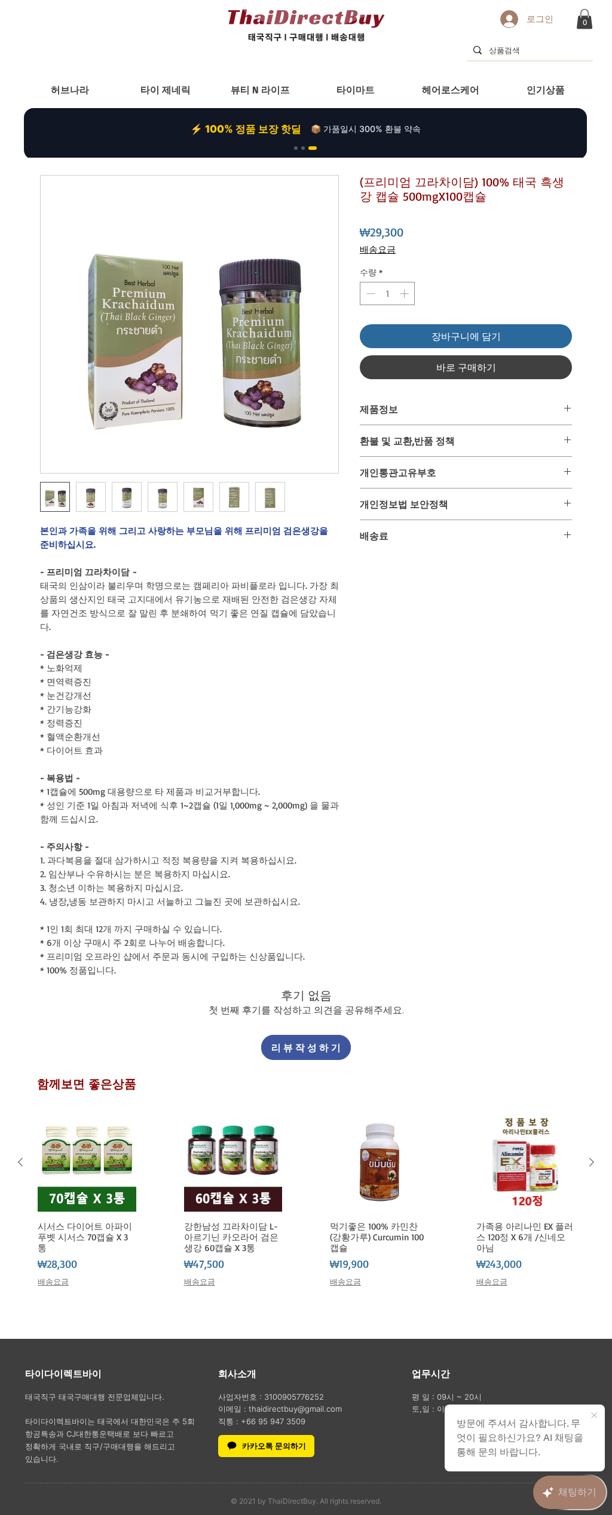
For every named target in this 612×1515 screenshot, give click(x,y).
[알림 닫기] (594, 1415)
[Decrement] (370, 293)
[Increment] (405, 293)
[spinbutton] (387, 293)
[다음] (592, 1162)
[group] (306, 1205)
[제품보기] (87, 1162)
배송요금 (378, 249)
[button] (584, 19)
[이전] (20, 1162)
